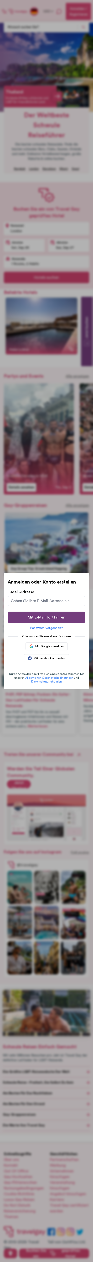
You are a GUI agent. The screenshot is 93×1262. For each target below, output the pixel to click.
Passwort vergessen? (46, 628)
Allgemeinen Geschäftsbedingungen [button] (49, 677)
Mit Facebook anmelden (49, 658)
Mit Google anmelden (49, 646)
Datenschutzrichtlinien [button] (46, 681)
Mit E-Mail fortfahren (46, 617)
